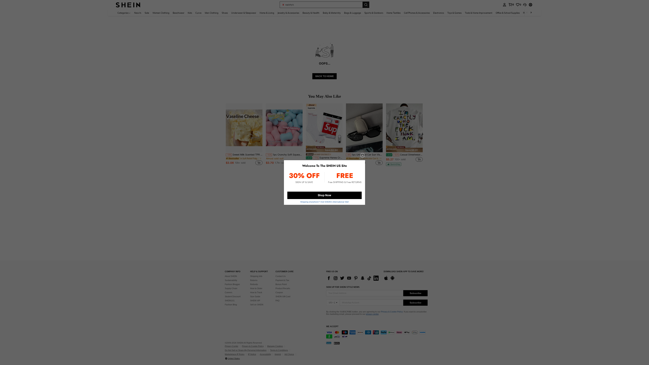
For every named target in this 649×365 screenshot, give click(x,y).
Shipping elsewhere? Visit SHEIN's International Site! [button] (324, 202)
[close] (362, 155)
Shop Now (324, 195)
